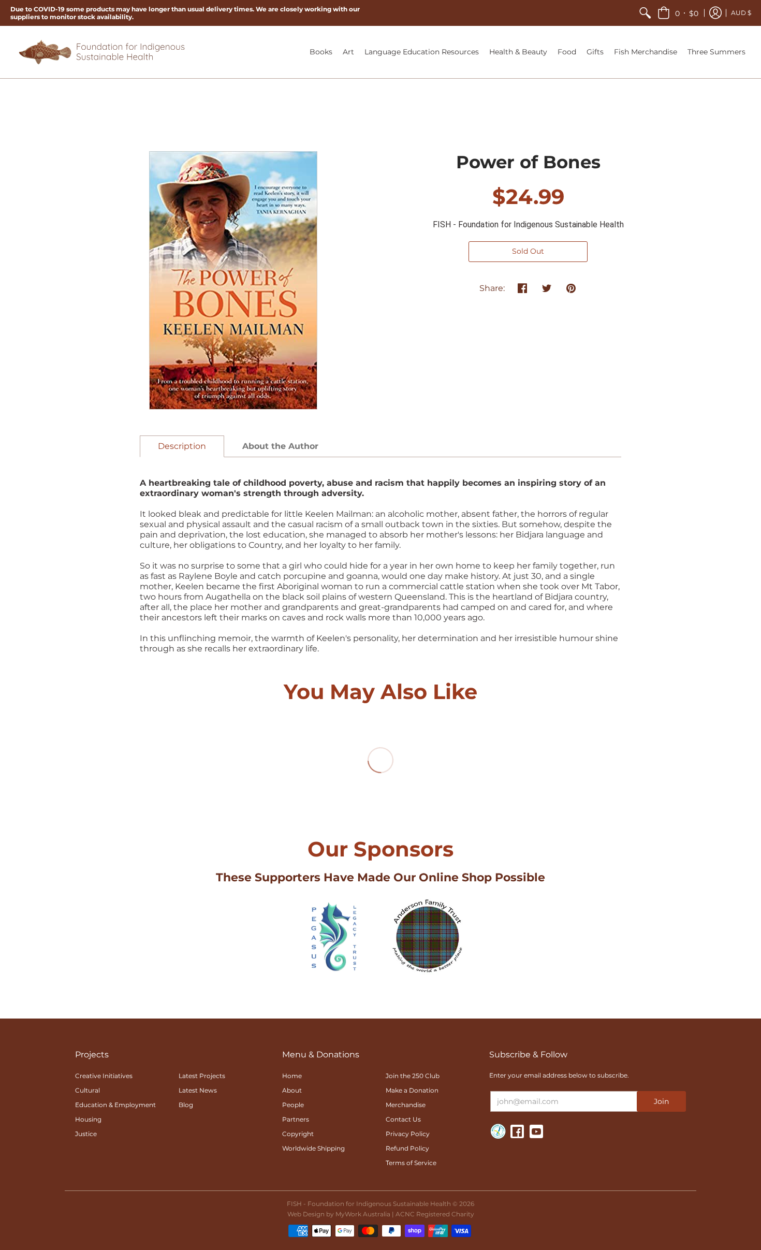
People (293, 1105)
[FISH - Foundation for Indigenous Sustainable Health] (101, 52)
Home (292, 1076)
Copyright (298, 1134)
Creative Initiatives (104, 1076)
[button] (677, 13)
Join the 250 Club (413, 1076)
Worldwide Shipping (313, 1148)
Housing (88, 1119)
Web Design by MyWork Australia (338, 1214)
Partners (295, 1119)
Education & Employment (115, 1105)
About (292, 1090)
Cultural (87, 1090)
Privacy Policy (408, 1134)
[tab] (182, 446)
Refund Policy (407, 1148)
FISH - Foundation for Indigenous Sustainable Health (528, 224)
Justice (86, 1134)
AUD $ (741, 13)
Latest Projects (202, 1076)
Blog (186, 1105)
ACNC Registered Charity (435, 1214)
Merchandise (406, 1105)
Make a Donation (412, 1090)
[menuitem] (645, 13)
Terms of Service (411, 1163)
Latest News (198, 1090)
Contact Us (403, 1119)
